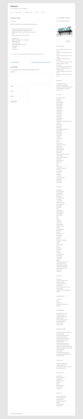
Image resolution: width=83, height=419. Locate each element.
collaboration (22, 54)
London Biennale (59, 288)
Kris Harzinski (59, 135)
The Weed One (59, 171)
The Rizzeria (58, 305)
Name (12, 86)
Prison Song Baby (59, 244)
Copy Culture (58, 199)
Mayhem (58, 227)
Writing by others (34, 54)
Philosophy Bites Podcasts (61, 240)
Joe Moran (58, 219)
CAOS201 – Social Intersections (66, 61)
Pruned (57, 246)
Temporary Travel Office (61, 168)
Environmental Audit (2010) (61, 316)
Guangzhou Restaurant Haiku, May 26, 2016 (41, 62)
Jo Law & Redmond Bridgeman (62, 129)
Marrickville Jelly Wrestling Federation (63, 290)
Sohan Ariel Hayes (60, 160)
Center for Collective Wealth (61, 280)
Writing (43, 12)
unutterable (58, 271)
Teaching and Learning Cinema (62, 304)
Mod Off (58, 232)
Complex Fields (59, 111)
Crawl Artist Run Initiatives (61, 283)
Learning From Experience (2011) (62, 344)
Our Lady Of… (59, 236)
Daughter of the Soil (60, 204)
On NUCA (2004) (59, 351)
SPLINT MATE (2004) (60, 355)
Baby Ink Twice (59, 100)
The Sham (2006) (59, 324)
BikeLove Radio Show (60, 377)
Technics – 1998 (59, 90)
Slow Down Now (59, 386)
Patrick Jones (58, 152)
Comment (12, 71)
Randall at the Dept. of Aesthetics (62, 154)
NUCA (57, 301)
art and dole (58, 279)
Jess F (57, 216)
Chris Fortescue (59, 108)
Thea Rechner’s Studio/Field (61, 266)
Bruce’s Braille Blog (60, 197)
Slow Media (58, 252)
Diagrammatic (59, 205)
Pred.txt (57, 243)
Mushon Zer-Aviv (59, 147)
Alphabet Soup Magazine (61, 396)
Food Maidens (59, 210)
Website (12, 96)
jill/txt (57, 218)
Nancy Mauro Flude (60, 149)
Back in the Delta (14, 62)
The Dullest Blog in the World (62, 261)
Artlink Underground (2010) (61, 336)
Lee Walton (58, 136)
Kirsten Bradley (59, 133)
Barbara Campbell (60, 102)
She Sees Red (59, 249)
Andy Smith (58, 99)
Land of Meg (58, 221)
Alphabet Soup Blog (60, 191)
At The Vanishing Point (60, 397)
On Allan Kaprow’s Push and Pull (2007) (64, 366)
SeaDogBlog (58, 247)
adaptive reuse (59, 190)
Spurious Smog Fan (60, 254)
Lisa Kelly (58, 140)
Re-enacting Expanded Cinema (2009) (63, 354)
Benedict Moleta (59, 104)
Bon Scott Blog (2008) (60, 315)
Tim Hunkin (58, 174)
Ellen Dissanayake (60, 380)
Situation (58, 291)
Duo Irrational (59, 115)
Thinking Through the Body (61, 268)
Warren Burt (58, 180)
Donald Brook (59, 207)
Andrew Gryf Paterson (60, 97)
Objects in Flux (59, 235)
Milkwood (58, 402)
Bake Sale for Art (59, 194)
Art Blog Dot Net (59, 193)
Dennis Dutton (59, 379)
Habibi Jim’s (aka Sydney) (61, 401)
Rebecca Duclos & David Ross (62, 157)
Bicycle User (58, 196)
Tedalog (58, 260)
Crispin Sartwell (59, 200)
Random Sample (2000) (60, 321)
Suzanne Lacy (59, 166)
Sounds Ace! (58, 388)
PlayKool (58, 383)
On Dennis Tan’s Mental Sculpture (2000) (64, 346)
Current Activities (28, 12)
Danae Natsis (59, 113)
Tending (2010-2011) (60, 322)
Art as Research (59, 376)
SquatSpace (58, 302)
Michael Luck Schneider (61, 144)
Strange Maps (59, 255)
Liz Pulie (58, 141)
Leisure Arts (58, 222)
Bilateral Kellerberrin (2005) (61, 313)
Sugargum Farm (59, 405)
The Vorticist (58, 169)
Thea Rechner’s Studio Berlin (62, 265)
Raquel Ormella (59, 155)
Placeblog (58, 241)
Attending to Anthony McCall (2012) (63, 338)
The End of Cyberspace (61, 263)
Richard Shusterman (60, 385)
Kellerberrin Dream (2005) (61, 365)
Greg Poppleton (59, 118)
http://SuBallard (59, 215)
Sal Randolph (59, 158)
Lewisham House (59, 224)
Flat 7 (57, 208)
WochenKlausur (59, 182)
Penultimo (58, 238)
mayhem (58, 71)
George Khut (58, 116)
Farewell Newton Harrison (61, 83)
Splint (57, 163)
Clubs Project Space (60, 282)
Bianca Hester (59, 105)
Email (11, 91)
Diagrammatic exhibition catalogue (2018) (64, 86)
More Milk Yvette (59, 233)
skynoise (58, 251)
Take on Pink (58, 258)
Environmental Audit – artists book (63, 88)
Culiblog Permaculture (60, 202)
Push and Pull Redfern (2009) (62, 319)
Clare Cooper (59, 110)
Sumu (57, 165)
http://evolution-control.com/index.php (64, 121)
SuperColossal (59, 257)
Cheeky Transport (59, 399)
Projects (37, 12)
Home (11, 12)
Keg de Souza (59, 132)
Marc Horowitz (59, 143)
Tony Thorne (58, 175)
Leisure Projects (59, 138)
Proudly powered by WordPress (16, 413)
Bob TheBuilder (59, 107)
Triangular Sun (59, 269)
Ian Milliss (58, 122)
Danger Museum (59, 285)
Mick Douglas (59, 146)
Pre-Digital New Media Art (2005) (62, 352)
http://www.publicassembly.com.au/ (63, 286)
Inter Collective (59, 124)
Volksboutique (59, 179)
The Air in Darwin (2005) (60, 368)
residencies (28, 54)
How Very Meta (59, 213)
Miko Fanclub (59, 230)
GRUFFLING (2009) (59, 318)
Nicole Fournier (59, 150)
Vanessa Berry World (60, 177)
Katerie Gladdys (59, 130)
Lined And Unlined (60, 225)
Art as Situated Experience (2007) (62, 335)
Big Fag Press (59, 299)
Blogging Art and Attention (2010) (62, 343)
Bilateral (14, 6)
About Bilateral (18, 12)
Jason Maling (58, 127)
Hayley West (58, 119)
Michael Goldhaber (60, 229)
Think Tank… (58, 172)
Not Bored (58, 382)
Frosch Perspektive (60, 211)
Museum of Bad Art (60, 404)
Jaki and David (59, 125)
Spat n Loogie (59, 161)
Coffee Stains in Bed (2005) (61, 363)
